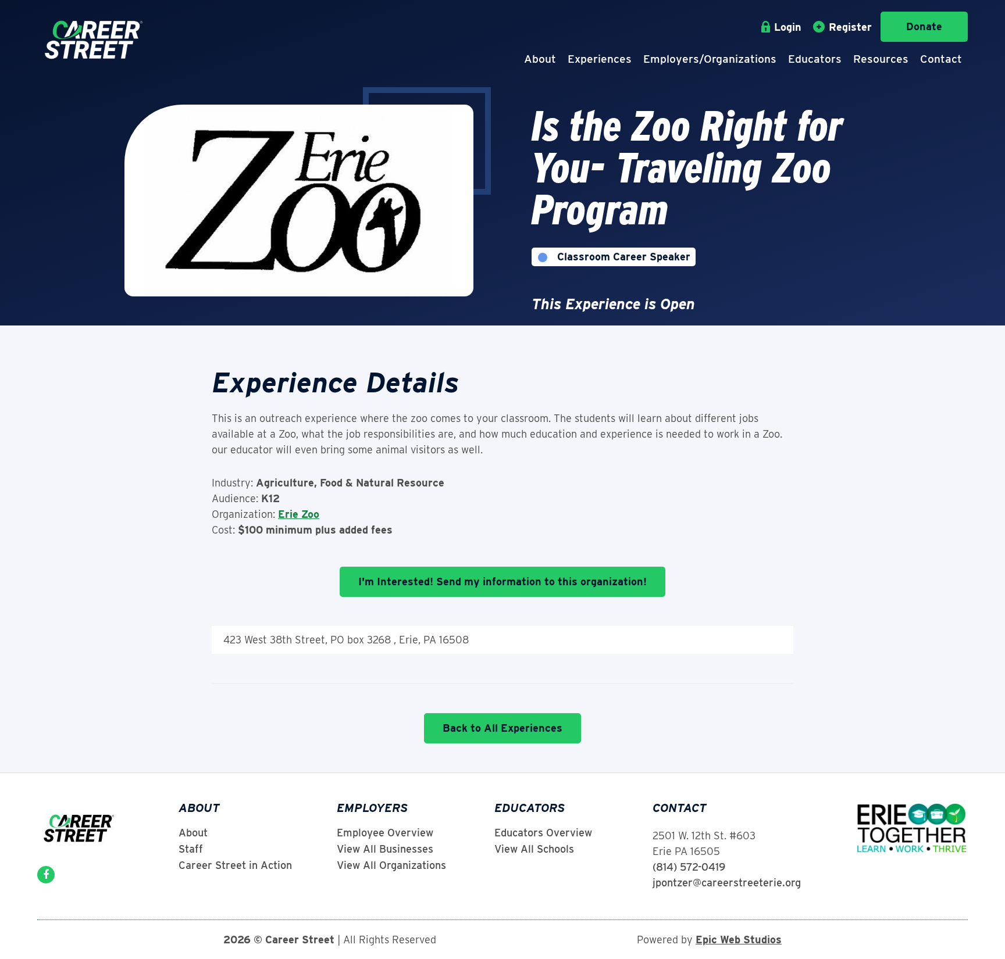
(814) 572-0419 (689, 867)
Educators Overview (543, 833)
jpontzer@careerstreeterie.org (727, 882)
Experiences (600, 59)
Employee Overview (385, 833)
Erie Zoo (298, 514)
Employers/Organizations (709, 59)
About (540, 59)
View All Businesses (385, 849)
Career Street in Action (235, 865)
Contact (941, 59)
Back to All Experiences (502, 728)
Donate (924, 26)
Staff (191, 849)
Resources (880, 59)
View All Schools (534, 849)
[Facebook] (46, 874)
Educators (815, 59)
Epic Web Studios (739, 939)
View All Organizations (391, 865)
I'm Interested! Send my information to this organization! (502, 581)
